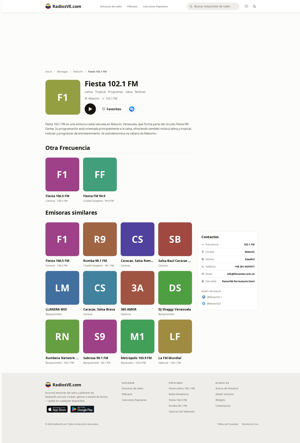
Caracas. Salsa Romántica (137, 261)
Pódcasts (132, 6)
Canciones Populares (155, 6)
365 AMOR (128, 309)
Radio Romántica (179, 394)
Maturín (78, 71)
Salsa (129, 92)
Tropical (100, 92)
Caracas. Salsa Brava (99, 309)
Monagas (62, 71)
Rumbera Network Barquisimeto (62, 358)
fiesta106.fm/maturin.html (238, 281)
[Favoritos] (246, 6)
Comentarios (223, 405)
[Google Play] (82, 409)
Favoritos (114, 109)
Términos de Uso (250, 424)
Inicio (48, 71)
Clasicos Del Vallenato (181, 411)
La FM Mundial (169, 358)
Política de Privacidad (227, 424)
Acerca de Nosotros (227, 388)
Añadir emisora (225, 394)
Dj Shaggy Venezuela (174, 309)
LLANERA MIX (56, 309)
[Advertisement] (151, 41)
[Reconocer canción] (131, 109)
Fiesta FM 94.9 (94, 196)
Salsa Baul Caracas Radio (175, 261)
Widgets (220, 400)
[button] (62, 174)
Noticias (140, 92)
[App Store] (57, 409)
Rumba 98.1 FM (95, 261)
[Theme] (254, 6)
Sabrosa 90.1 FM (95, 358)
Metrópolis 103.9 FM (136, 358)
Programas (115, 92)
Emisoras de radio (111, 6)
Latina (89, 92)
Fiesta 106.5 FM (57, 196)
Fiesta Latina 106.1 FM (182, 388)
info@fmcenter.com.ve (241, 274)
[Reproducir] (90, 109)
